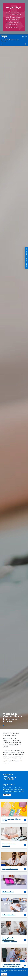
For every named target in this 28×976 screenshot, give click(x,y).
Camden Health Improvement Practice (10, 40)
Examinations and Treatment (8, 845)
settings (4, 971)
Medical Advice (8, 892)
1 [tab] (3, 725)
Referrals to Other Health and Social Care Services (11, 965)
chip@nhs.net (26, 37)
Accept (4, 974)
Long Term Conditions (10, 869)
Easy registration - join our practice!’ (26, 258)
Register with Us (7, 794)
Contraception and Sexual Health (11, 820)
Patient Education (8, 915)
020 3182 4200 (22, 37)
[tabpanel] (14, 387)
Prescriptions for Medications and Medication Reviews (9, 940)
